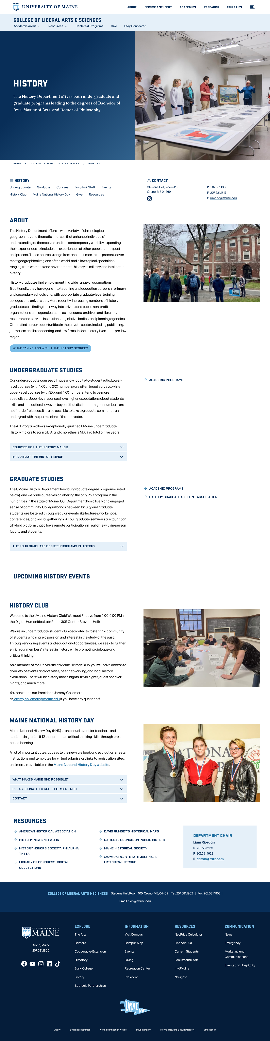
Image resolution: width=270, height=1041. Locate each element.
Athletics (234, 7)
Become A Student (158, 7)
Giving (129, 960)
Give (114, 26)
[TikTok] (58, 964)
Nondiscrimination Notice (113, 1029)
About (132, 7)
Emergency (233, 943)
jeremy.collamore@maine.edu (36, 698)
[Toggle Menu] (251, 7)
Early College (84, 968)
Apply (57, 1029)
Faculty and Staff (186, 960)
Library (79, 977)
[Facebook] (24, 964)
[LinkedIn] (49, 964)
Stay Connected (135, 26)
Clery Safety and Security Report (177, 1029)
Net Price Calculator (188, 934)
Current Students (187, 951)
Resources (55, 26)
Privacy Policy (143, 1029)
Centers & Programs (89, 26)
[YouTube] (32, 964)
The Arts (80, 934)
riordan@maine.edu (210, 858)
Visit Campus (134, 934)
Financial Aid (183, 943)
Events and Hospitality (240, 965)
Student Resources (80, 1029)
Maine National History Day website (81, 764)
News (228, 934)
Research (211, 7)
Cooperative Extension (90, 951)
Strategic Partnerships (90, 985)
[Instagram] (149, 198)
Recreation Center (137, 968)
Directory (81, 960)
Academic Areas (25, 26)
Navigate (181, 977)
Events (129, 951)
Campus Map (134, 943)
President (131, 977)
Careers (80, 943)
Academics (188, 7)
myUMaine (182, 968)
